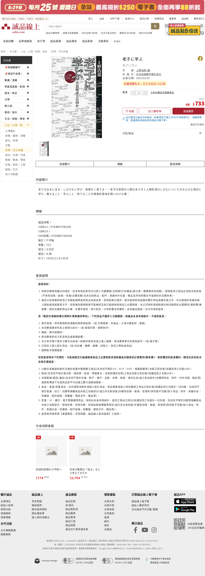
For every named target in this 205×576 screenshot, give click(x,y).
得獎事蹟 (6, 517)
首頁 (3, 51)
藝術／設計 (11, 112)
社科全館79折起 (89, 32)
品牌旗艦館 (25, 41)
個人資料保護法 (40, 517)
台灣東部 (109, 513)
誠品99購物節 (53, 32)
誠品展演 (71, 517)
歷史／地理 (11, 140)
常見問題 (37, 501)
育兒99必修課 (145, 32)
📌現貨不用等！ (14, 73)
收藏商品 (159, 18)
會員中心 (129, 18)
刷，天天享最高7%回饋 (145, 83)
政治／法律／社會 (15, 155)
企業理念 (6, 501)
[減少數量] (132, 92)
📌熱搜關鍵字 (12, 67)
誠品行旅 (71, 521)
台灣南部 (109, 509)
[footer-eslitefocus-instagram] (154, 529)
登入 (90, 18)
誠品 (71, 505)
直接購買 (188, 111)
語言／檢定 (11, 93)
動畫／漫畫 (11, 80)
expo (117, 41)
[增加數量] (145, 92)
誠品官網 (71, 501)
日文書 (13, 51)
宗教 (7, 145)
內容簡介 (64, 164)
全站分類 (8, 41)
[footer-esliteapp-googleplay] (185, 509)
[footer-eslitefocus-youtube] (145, 529)
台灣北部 (109, 501)
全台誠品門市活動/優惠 (145, 509)
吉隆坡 (108, 529)
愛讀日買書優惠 (70, 32)
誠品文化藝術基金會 (77, 529)
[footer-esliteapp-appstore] (185, 501)
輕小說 (8, 105)
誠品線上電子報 (140, 501)
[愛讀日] (102, 7)
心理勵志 (10, 130)
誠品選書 (55, 41)
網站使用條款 (39, 509)
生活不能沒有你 (108, 32)
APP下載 (115, 18)
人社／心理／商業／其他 (34, 51)
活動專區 (103, 41)
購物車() (199, 18)
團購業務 (6, 534)
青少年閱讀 (11, 174)
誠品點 (185, 18)
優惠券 (172, 18)
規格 (120, 164)
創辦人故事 (7, 505)
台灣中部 (109, 505)
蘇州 (106, 521)
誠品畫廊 (87, 41)
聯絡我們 (37, 505)
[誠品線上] (21, 28)
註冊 (101, 18)
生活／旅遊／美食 (15, 118)
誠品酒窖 (71, 525)
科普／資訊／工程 (15, 164)
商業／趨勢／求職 (15, 135)
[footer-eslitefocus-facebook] (135, 529)
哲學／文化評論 (59, 51)
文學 (7, 99)
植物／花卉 (11, 169)
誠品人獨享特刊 (140, 505)
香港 (106, 517)
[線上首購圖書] (184, 29)
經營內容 (6, 509)
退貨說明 (175, 164)
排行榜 (41, 41)
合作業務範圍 (8, 530)
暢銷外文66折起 (127, 32)
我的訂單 (144, 18)
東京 (106, 525)
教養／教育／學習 (15, 159)
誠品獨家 (71, 41)
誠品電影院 (72, 509)
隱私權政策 (38, 513)
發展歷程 (6, 513)
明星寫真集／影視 (15, 86)
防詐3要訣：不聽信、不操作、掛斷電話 (27, 18)
